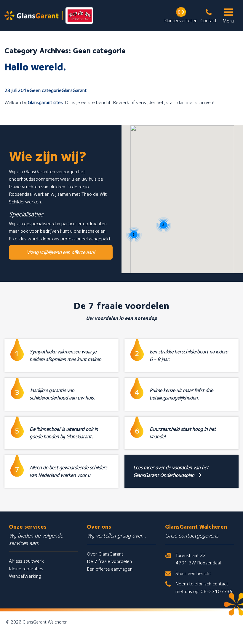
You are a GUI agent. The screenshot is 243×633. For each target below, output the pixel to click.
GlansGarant (74, 90)
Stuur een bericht (193, 573)
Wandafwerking (25, 576)
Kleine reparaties (26, 569)
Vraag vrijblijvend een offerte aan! (61, 252)
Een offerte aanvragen (109, 569)
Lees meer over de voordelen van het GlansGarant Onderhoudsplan (171, 471)
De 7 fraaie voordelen (109, 561)
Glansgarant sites (45, 102)
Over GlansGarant (105, 554)
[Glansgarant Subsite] (48, 15)
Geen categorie (46, 90)
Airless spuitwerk (26, 561)
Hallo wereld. (35, 66)
